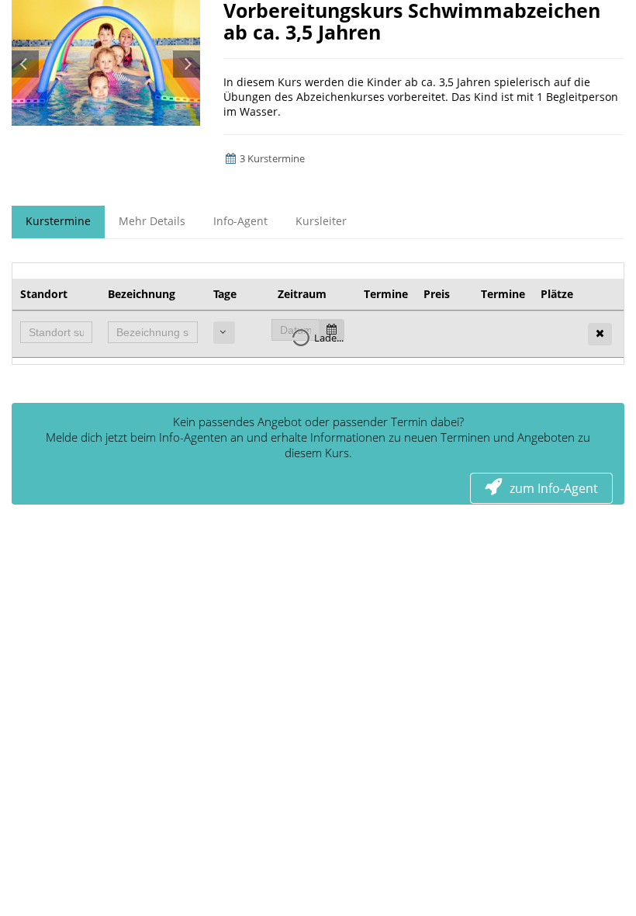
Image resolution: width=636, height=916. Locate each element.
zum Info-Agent (554, 488)
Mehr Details (152, 220)
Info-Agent (240, 220)
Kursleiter (321, 220)
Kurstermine (58, 220)
